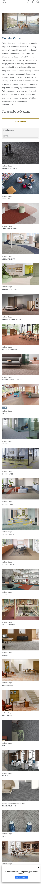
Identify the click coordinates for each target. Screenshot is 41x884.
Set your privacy (21, 877)
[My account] (28, 1)
